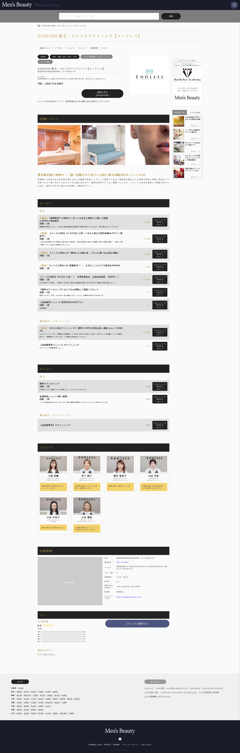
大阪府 (19, 702)
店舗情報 (94, 48)
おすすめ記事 (195, 112)
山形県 (48, 691)
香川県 (26, 709)
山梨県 (48, 699)
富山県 (26, 699)
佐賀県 (26, 713)
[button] (40, 145)
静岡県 (69, 699)
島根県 (26, 706)
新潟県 (19, 699)
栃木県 (57, 695)
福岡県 (19, 713)
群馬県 (64, 695)
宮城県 (41, 691)
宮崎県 (55, 713)
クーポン (59, 48)
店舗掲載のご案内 (95, 744)
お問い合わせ (146, 744)
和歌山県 (49, 702)
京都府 (26, 702)
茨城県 (49, 695)
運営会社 (107, 744)
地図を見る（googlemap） (102, 93)
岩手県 (26, 691)
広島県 (41, 706)
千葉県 (35, 695)
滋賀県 (57, 702)
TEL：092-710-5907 (51, 83)
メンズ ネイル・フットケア (212, 688)
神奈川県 (27, 695)
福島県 (55, 691)
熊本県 (41, 713)
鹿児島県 (63, 713)
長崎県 (33, 713)
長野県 (55, 699)
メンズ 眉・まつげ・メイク (177, 688)
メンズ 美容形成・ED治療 (209, 692)
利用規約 (116, 744)
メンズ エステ (195, 688)
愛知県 (77, 699)
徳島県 (19, 709)
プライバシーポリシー (130, 744)
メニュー (70, 48)
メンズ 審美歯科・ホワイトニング (157, 696)
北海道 (21, 688)
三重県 (64, 702)
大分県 (48, 713)
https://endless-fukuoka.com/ (128, 597)
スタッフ (82, 48)
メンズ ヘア (149, 688)
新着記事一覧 (179, 112)
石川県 (33, 699)
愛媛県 (33, 709)
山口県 (48, 706)
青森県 (19, 691)
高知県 (41, 709)
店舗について (45, 48)
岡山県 (33, 706)
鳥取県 (19, 706)
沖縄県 (71, 713)
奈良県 (41, 702)
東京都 (19, 695)
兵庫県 (33, 702)
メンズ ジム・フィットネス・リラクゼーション (179, 692)
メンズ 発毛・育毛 (151, 692)
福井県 (41, 699)
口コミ (105, 48)
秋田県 (33, 691)
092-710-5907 (122, 562)
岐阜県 (62, 699)
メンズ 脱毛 (160, 688)
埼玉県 (42, 695)
